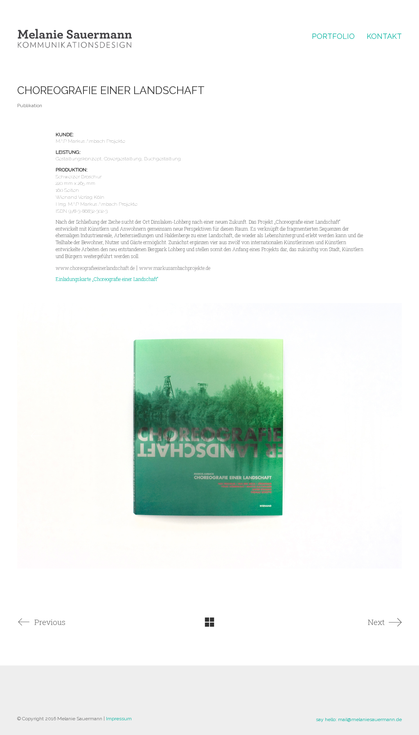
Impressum (119, 719)
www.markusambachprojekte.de (174, 268)
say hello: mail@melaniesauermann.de (359, 719)
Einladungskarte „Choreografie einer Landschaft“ (107, 279)
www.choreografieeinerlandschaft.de (95, 268)
